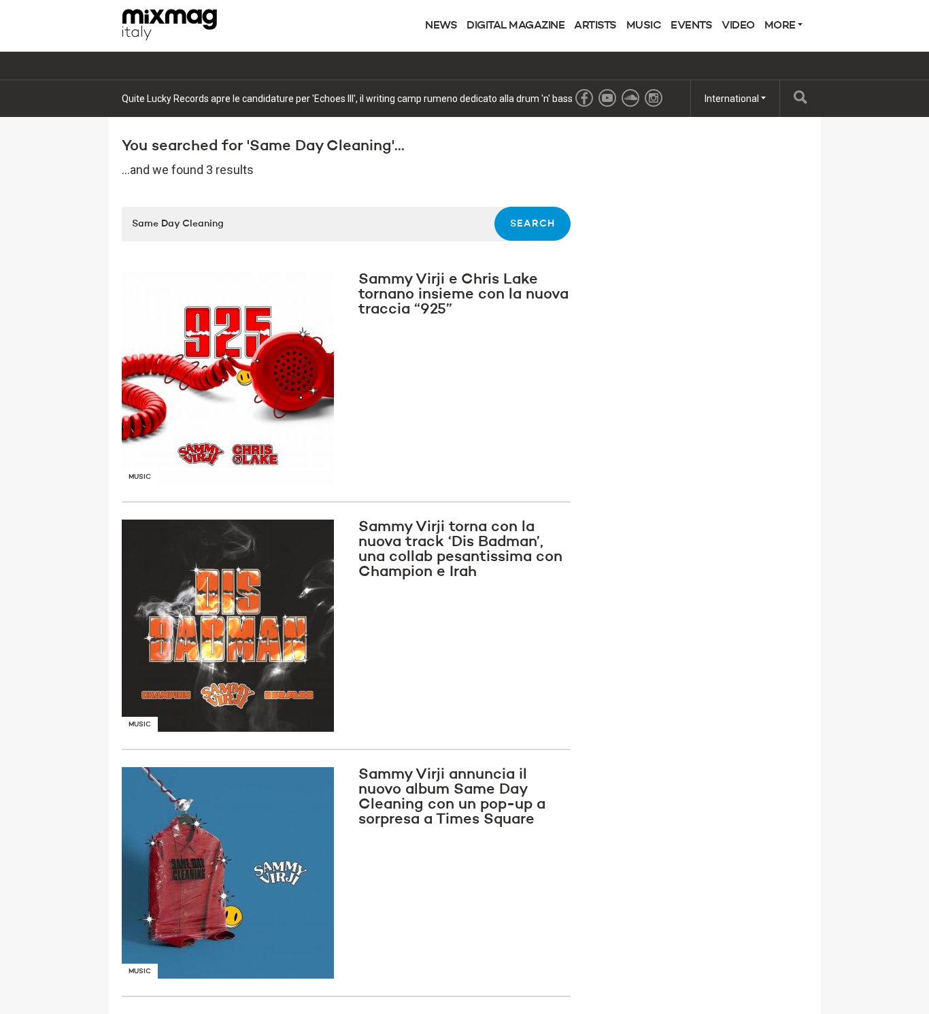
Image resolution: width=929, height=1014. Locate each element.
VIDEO (738, 25)
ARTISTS (595, 25)
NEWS (441, 25)
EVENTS (691, 25)
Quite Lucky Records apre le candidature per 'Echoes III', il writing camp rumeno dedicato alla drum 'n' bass (347, 98)
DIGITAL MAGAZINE (515, 25)
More (781, 25)
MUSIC (644, 25)
